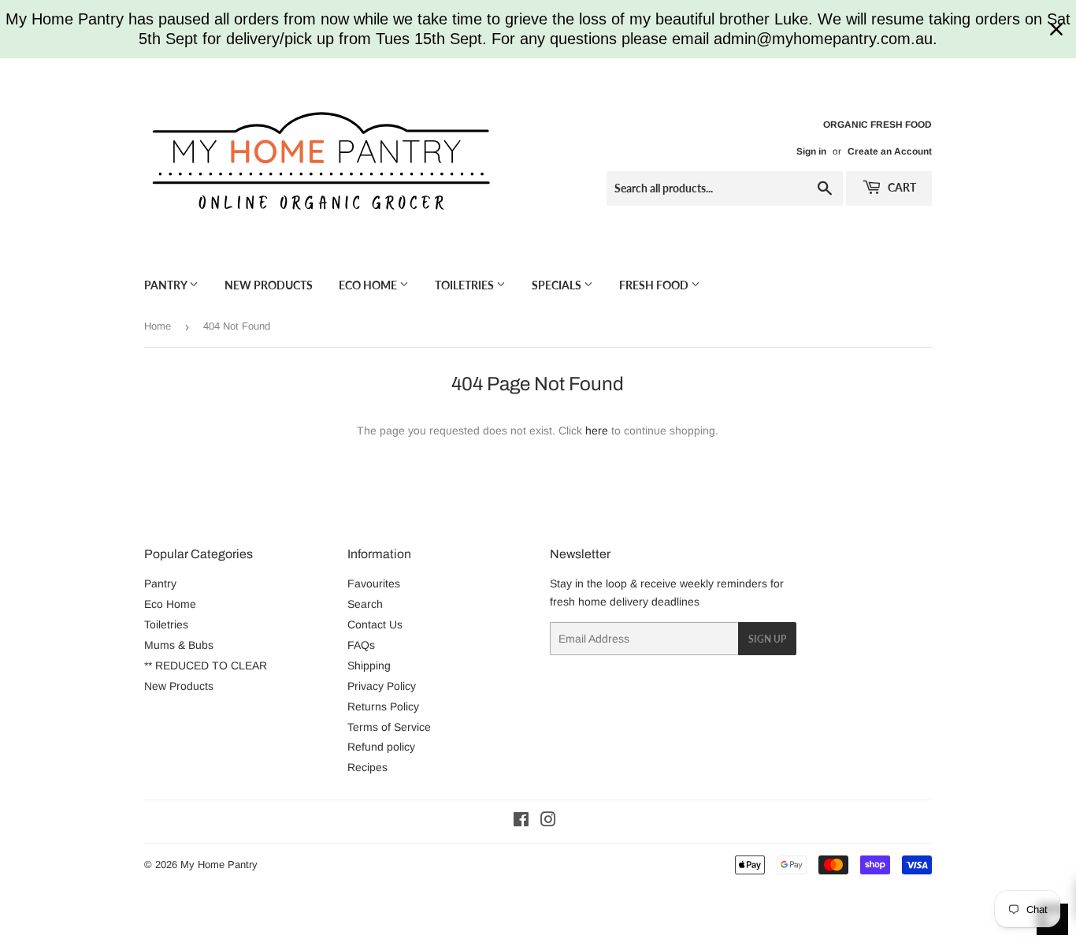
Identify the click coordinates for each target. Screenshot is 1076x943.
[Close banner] (1056, 29)
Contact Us (375, 624)
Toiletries (465, 285)
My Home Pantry (219, 864)
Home (157, 326)
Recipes (367, 767)
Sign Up (767, 639)
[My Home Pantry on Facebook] (521, 821)
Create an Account (890, 151)
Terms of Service (389, 727)
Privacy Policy (381, 686)
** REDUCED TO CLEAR (205, 665)
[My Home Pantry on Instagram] (548, 821)
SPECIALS (558, 285)
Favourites (373, 583)
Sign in (811, 151)
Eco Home (369, 285)
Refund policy (381, 746)
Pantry (166, 285)
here (596, 430)
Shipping (369, 665)
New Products (268, 285)
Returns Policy (383, 706)
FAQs (361, 645)
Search (365, 604)
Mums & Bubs (178, 645)
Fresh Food (655, 285)
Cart (900, 187)
